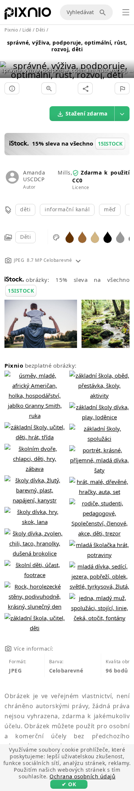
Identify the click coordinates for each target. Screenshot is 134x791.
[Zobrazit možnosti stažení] (122, 113)
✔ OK (69, 784)
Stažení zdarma (87, 113)
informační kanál (67, 209)
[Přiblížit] (48, 88)
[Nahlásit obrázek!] (122, 88)
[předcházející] (8, 61)
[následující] (125, 61)
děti (25, 209)
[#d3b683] (95, 236)
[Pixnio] (27, 14)
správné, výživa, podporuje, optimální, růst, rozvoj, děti (67, 46)
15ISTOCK (21, 290)
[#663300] (69, 236)
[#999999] (120, 236)
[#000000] (107, 236)
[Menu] (126, 12)
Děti (25, 236)
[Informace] (11, 88)
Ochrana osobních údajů (82, 776)
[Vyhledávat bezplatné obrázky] (103, 12)
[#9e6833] (82, 236)
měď (110, 209)
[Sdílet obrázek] (85, 88)
